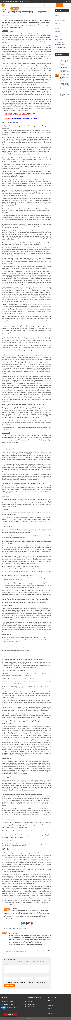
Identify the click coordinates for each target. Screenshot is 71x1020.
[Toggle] (69, 1006)
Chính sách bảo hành (30, 1004)
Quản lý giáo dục (59, 42)
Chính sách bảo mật (29, 1001)
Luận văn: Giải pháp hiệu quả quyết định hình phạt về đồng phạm (64, 76)
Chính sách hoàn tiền (29, 1007)
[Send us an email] (69, 1)
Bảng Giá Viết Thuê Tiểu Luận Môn (24, 118)
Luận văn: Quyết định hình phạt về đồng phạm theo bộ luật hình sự (64, 61)
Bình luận (6, 964)
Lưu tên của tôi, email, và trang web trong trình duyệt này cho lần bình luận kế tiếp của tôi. (27, 982)
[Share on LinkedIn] (32, 923)
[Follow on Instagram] (66, 1)
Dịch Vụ (57, 18)
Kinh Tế (57, 26)
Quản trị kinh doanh (60, 44)
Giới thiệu (26, 5)
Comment (62, 64)
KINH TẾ (57, 28)
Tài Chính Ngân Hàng (60, 47)
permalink (24, 928)
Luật (56, 34)
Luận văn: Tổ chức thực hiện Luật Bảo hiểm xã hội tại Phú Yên (64, 85)
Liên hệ (66, 5)
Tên (5, 976)
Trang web (38, 976)
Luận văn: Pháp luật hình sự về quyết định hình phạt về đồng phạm (64, 69)
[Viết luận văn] (4, 5)
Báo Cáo (51, 5)
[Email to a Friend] (27, 923)
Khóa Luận (43, 5)
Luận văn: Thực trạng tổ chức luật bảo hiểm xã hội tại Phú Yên (64, 93)
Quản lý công (58, 39)
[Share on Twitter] (24, 923)
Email (21, 976)
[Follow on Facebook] (65, 1)
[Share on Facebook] (22, 923)
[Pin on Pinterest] (29, 923)
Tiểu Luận (59, 5)
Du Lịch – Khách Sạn (60, 20)
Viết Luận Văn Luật (16, 5)
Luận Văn (34, 5)
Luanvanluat (16, 15)
